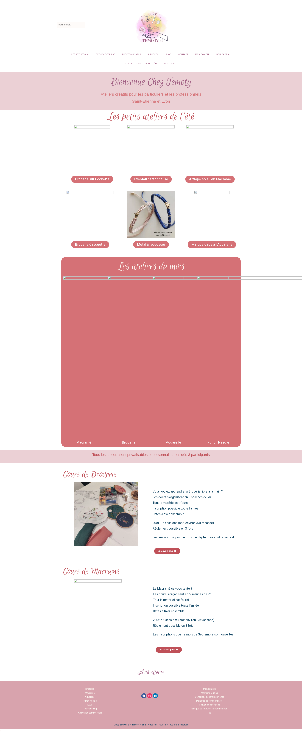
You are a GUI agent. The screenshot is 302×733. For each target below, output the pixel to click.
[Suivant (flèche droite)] (296, 366)
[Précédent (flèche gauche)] (5, 366)
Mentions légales (209, 693)
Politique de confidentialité (209, 701)
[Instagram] (149, 695)
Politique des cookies (209, 704)
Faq (209, 712)
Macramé (90, 693)
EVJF (89, 704)
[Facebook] (143, 695)
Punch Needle (90, 701)
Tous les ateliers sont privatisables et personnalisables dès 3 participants (151, 455)
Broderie (89, 689)
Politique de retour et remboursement (209, 708)
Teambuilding (90, 708)
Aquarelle (90, 697)
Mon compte (209, 689)
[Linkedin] (155, 695)
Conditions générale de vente (209, 697)
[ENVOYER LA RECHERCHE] (82, 25)
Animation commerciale (90, 712)
